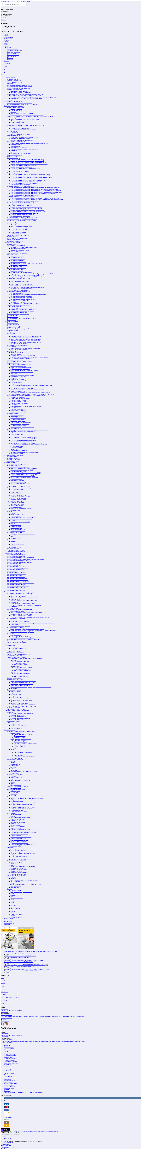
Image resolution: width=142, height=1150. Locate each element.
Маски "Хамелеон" (16, 225)
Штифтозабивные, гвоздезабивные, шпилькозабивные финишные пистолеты (32, 394)
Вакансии (10, 58)
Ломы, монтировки (16, 881)
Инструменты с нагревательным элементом (19, 519)
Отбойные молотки (16, 493)
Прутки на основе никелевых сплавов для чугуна (24, 213)
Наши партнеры (11, 53)
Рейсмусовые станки (16, 545)
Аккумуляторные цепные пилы (16, 577)
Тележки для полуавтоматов (18, 122)
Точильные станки (16, 547)
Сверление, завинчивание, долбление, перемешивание (22, 487)
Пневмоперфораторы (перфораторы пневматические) (26, 406)
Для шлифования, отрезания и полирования (19, 593)
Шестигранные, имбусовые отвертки (21, 859)
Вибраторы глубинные (13, 465)
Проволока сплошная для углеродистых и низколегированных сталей (30, 174)
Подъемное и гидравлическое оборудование (16, 710)
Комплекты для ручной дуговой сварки (22, 113)
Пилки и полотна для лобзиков (19, 636)
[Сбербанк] (6, 1120)
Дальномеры (14, 765)
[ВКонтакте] (1, 1024)
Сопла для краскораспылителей (19, 349)
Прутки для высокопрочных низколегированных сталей (26, 208)
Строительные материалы (11, 1063)
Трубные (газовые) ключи (18, 826)
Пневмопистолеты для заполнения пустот (22, 427)
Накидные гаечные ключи (18, 819)
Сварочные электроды (13, 158)
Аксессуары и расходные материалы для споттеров (25, 137)
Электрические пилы (16, 651)
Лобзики (13, 513)
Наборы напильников (17, 810)
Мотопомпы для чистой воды (19, 701)
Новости (6, 40)
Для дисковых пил (16, 635)
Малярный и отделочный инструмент (17, 786)
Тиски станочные (19, 753)
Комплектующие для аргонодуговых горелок (23, 129)
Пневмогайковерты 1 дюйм (18, 400)
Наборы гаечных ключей (17, 801)
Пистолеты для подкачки (18, 419)
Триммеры (13, 672)
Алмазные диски (15, 599)
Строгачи (13, 112)
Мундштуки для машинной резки (20, 250)
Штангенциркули (15, 764)
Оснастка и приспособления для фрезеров (22, 632)
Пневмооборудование (10, 331)
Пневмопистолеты (12, 413)
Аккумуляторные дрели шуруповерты (18, 581)
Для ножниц (14, 606)
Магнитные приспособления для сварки (18, 235)
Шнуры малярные (16, 785)
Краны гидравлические (13, 721)
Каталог (6, 35)
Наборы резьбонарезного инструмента (21, 808)
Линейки (13, 767)
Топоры (13, 883)
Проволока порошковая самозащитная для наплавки (25, 201)
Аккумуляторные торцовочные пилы (17, 566)
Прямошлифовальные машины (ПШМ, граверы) (24, 474)
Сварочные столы (16, 146)
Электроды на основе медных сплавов (21, 167)
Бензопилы (14, 649)
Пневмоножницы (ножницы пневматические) (23, 437)
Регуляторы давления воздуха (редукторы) (22, 375)
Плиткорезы (14, 794)
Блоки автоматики (12, 323)
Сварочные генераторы (13, 330)
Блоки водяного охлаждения (19, 147)
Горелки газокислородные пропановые (21, 296)
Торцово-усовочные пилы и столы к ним (22, 517)
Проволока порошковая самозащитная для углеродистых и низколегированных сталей (35, 198)
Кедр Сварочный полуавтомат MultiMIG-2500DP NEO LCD (20, 966)
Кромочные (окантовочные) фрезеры (21, 508)
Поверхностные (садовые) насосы (20, 696)
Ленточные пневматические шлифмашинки (23, 431)
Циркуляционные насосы (18, 693)
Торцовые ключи (15, 825)
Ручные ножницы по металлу (19, 869)
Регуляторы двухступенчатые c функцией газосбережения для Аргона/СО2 (32, 274)
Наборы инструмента (13, 548)
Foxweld (3, 983)
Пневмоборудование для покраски (17, 345)
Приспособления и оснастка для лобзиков (22, 638)
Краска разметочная (16, 777)
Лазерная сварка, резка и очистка (13, 101)
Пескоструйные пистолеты (18, 418)
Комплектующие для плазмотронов (20, 134)
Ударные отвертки (16, 857)
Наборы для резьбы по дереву (19, 811)
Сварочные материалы (10, 156)
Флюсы (13, 523)
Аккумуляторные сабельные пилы (16, 574)
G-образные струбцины (20, 742)
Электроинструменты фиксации (16, 551)
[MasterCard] (6, 1107)
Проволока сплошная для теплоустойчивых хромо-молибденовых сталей (31, 177)
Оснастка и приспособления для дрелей (22, 615)
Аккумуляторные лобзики (14, 589)
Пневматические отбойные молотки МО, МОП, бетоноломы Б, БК (29, 357)
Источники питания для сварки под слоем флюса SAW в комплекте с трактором (33, 97)
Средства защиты (12, 223)
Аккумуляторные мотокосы (21, 661)
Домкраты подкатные (17, 719)
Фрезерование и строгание (14, 501)
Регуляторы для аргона (17, 269)
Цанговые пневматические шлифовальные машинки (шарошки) (29, 444)
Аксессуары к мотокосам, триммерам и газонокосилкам (26, 658)
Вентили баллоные (12, 317)
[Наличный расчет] (6, 1123)
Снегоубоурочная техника (14, 655)
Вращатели (14, 150)
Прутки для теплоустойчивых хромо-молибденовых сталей (27, 210)
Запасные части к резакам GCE (19, 290)
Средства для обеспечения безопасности (18, 305)
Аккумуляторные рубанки (14, 565)
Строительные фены (16, 528)
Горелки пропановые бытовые (19, 300)
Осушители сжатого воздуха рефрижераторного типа (26, 370)
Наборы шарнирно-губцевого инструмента (23, 807)
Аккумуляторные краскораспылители (17, 580)
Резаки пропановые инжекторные (20, 281)
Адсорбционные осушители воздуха (21, 364)
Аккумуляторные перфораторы (16, 587)
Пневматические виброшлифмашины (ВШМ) (23, 440)
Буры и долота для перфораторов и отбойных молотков (26, 612)
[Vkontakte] (4, 1098)
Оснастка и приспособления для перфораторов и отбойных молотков (30, 617)
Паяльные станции (16, 526)
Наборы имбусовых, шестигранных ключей (23, 802)
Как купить (7, 1045)
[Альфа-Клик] (8, 1117)
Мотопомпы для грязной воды (19, 703)
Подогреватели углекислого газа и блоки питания (25, 275)
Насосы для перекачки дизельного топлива (23, 704)
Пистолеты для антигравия (18, 425)
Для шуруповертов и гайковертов (16, 618)
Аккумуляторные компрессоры (16, 556)
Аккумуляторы (11, 571)
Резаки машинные (16, 251)
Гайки (12, 899)
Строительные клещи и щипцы (19, 872)
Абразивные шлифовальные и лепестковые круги (24, 597)
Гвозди (12, 902)
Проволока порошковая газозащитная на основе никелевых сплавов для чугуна (33, 193)
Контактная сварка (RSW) (14, 135)
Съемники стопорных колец (18, 874)
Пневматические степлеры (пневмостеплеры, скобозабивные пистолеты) (31, 385)
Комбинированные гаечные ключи (20, 817)
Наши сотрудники (12, 56)
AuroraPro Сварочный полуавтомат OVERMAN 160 (18, 962)
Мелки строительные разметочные (20, 780)
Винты (12, 896)
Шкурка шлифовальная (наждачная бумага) (23, 603)
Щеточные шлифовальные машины (20, 486)
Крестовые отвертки (16, 852)
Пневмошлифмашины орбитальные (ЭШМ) (23, 438)
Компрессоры (11, 333)
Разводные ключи (15, 820)
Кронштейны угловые (17, 898)
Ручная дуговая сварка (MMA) (15, 107)
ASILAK (3, 1003)
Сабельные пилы (15, 516)
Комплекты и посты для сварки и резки (18, 314)
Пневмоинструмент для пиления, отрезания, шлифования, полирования (27, 430)
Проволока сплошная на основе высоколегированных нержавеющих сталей (32, 178)
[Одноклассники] (5, 1024)
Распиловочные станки (17, 544)
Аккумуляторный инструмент (12, 553)
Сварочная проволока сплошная (16, 173)
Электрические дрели (17, 489)
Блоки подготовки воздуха (18, 366)
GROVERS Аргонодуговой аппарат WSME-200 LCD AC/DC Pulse (22, 953)
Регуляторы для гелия (17, 271)
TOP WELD (4, 1000)
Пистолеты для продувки (18, 421)
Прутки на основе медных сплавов (20, 216)
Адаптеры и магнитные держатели (20, 626)
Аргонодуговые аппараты (14, 82)
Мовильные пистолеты (17, 415)
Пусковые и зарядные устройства (13, 455)
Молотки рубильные (16, 354)
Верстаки (13, 541)
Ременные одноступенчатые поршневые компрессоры (26, 340)
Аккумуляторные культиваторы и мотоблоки (23, 681)
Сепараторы (14, 378)
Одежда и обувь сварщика (18, 233)
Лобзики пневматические (18, 433)
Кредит (6, 44)
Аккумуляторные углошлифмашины (17, 568)
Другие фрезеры (15, 510)
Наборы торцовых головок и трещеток (21, 800)
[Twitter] (3, 1024)
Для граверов (14, 608)
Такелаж (13, 915)
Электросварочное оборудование (13, 106)
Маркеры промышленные (18, 779)
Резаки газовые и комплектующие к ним (18, 278)
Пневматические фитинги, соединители (22, 372)
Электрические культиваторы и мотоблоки (23, 682)
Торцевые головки (16, 624)
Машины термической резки (19, 248)
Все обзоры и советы (6, 1015)
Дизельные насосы (16, 691)
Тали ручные (14, 727)
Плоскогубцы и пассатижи (18, 868)
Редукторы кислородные (17, 257)
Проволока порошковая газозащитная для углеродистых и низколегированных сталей (35, 187)
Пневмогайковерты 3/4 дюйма (19, 403)
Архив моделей (8, 918)
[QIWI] (6, 1116)
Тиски (12, 749)
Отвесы (13, 782)
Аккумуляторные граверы (14, 563)
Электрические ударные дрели (19, 490)
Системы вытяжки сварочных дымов (21, 153)
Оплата (6, 43)
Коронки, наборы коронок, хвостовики (21, 614)
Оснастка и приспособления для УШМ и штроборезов (26, 605)
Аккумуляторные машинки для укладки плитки (20, 557)
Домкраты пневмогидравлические (20, 718)
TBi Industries (4, 992)
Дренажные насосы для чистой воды (21, 698)
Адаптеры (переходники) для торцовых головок (24, 832)
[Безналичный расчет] (6, 1126)
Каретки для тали (15, 724)
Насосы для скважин (16, 697)
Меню (5, 66)
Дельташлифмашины (16, 479)
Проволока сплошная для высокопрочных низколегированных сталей (30, 175)
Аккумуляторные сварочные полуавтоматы (19, 86)
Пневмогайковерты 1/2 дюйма (19, 401)
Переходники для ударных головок (20, 398)
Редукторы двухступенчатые (19, 265)
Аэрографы (14, 346)
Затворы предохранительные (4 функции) (22, 311)
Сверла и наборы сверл (17, 611)
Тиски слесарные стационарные (23, 752)
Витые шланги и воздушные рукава (21, 367)
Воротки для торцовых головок (19, 834)
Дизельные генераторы (13, 327)
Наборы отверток (15, 805)
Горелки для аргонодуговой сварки (20, 128)
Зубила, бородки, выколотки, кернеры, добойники (25, 880)
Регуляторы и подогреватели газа (16, 268)
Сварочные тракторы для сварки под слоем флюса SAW (26, 98)
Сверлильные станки (16, 542)
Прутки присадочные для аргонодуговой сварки (21, 202)
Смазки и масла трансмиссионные (17, 642)
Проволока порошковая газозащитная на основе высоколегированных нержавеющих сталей (36, 192)
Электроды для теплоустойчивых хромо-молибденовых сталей (28, 162)
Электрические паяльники (18, 531)
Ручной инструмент (9, 730)
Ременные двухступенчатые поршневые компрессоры (26, 342)
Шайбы (13, 911)
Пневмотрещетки (15, 407)
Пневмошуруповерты (17, 409)
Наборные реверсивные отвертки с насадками (23, 854)
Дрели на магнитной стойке (18, 499)
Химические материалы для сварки (17, 238)
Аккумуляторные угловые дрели (16, 590)
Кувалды (13, 877)
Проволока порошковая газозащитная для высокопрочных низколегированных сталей (35, 189)
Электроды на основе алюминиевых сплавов (23, 165)
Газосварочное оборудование (12, 242)
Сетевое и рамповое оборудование (17, 253)
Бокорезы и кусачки (16, 862)
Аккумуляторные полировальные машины (19, 560)
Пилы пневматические (17, 434)
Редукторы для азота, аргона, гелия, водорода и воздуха (26, 263)
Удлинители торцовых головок (19, 843)
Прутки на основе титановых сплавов (21, 205)
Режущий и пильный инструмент (16, 789)
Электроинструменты (10, 1055)
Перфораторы (14, 492)
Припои (13, 520)
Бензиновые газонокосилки (21, 669)
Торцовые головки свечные (18, 838)
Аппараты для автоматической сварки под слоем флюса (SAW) (25, 94)
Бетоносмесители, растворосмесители (18, 464)
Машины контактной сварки (15, 89)
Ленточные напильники (17, 480)
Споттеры (10, 100)
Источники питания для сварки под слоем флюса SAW (26, 95)
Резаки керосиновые (16, 279)
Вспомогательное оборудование (16, 141)
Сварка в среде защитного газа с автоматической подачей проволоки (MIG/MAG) (30, 116)
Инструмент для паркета (17, 383)
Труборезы (14, 795)
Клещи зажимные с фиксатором (23, 734)
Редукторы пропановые (17, 256)
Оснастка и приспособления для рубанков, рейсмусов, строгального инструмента (33, 630)
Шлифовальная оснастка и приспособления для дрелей (26, 594)
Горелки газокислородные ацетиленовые (22, 297)
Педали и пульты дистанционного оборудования (24, 149)
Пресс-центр (7, 1069)
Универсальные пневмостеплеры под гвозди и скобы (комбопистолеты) (31, 392)
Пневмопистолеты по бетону (19, 386)
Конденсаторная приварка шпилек (20, 138)
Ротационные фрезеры (17, 505)
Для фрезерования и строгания (15, 627)
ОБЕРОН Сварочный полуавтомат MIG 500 (16, 957)
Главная (6, 34)
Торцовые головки (16, 835)
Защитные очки (15, 230)
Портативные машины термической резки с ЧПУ (21, 85)
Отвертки (10, 847)
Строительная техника (10, 1061)
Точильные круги (15, 602)
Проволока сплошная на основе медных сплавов (24, 183)
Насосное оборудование (14, 690)
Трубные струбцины (19, 745)
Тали (8, 722)
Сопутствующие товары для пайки (20, 522)
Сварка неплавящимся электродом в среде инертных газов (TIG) (25, 125)
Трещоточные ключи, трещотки (19, 840)
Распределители (15, 373)
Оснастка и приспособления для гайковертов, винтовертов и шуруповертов (32, 623)
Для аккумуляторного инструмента (17, 641)
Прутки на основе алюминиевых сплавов (22, 214)
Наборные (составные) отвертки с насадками (23, 853)
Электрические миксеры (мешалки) (20, 496)
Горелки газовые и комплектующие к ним (19, 291)
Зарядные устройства (13, 458)
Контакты (6, 61)
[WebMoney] (6, 1110)
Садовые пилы (11, 645)
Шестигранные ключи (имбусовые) (20, 829)
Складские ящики (16, 886)
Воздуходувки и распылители (15, 652)
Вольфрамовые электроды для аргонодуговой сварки (22, 217)
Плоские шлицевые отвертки (19, 856)
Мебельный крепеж (16, 908)
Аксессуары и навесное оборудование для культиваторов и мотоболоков (31, 687)
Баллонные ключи (16, 814)
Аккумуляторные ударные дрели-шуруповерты (20, 583)
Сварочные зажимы (19, 737)
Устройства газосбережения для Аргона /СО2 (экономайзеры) (28, 277)
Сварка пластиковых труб (14, 155)
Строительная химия (16, 914)
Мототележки (14, 688)
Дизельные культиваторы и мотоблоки (21, 685)
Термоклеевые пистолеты (18, 529)
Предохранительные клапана (19, 450)
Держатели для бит (16, 846)
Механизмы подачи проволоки (19, 121)
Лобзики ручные (15, 791)
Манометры (14, 449)
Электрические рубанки (17, 502)
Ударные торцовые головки (18, 841)
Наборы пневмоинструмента (15, 360)
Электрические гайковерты (18, 495)
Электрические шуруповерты (19, 498)
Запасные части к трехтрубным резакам (22, 288)
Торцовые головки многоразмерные (21, 837)
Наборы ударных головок (18, 397)
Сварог (3, 986)
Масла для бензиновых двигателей (17, 709)
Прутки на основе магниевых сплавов (21, 204)
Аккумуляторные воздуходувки (16, 554)
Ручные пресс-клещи (16, 871)
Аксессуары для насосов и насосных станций (23, 706)
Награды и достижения (13, 52)
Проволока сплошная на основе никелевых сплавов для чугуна (28, 180)
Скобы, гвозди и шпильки (18, 391)
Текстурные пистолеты (17, 428)
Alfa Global (4, 994)
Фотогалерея (7, 1074)
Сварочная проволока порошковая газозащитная (20, 186)
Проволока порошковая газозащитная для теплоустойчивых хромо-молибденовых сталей (36, 190)
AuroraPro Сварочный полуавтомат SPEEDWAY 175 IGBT (20, 971)
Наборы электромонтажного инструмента (22, 804)
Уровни (13, 762)
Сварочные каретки (16, 144)
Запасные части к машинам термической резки (24, 247)
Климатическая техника (10, 1058)
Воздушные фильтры (16, 447)
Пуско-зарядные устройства (15, 459)
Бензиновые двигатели (13, 707)
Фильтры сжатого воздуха (18, 379)
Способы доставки (9, 1048)
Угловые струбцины (19, 746)
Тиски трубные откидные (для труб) (24, 756)
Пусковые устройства (13, 461)
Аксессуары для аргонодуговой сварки (21, 126)
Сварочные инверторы (13, 79)
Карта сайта (7, 1138)
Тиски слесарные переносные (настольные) (26, 750)
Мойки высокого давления (18, 537)
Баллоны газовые (12, 315)
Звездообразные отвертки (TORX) (20, 850)
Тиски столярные (19, 755)
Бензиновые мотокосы (20, 663)
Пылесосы (13, 535)
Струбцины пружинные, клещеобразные (25, 743)
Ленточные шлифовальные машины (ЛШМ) (23, 476)
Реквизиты (10, 59)
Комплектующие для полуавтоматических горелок (25, 119)
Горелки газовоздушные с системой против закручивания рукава (29, 294)
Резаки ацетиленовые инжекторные (21, 282)
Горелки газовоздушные (17, 293)
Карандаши (14, 776)
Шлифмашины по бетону (18, 485)
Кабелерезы (14, 865)
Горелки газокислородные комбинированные (23, 299)
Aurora (2, 978)
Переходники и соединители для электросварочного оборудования (29, 143)
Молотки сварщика (12, 236)
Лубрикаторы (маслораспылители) (20, 369)
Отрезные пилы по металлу (18, 482)
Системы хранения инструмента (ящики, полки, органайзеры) (24, 884)
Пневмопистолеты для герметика (20, 424)
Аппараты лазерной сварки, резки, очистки (19, 103)
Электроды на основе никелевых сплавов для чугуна (25, 168)
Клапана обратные (16, 306)
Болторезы (13, 863)
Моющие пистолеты (16, 416)
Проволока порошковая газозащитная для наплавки (25, 195)
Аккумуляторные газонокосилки (23, 667)
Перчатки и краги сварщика (18, 232)
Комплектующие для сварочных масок (21, 226)
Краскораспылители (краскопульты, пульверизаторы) (25, 348)
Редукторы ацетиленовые (18, 259)
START (3, 989)
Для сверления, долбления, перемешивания (19, 609)
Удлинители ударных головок (19, 412)
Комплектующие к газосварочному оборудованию (21, 318)
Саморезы (13, 901)
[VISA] (6, 1105)
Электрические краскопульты (15, 550)
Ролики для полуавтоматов (18, 123)
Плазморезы (10, 83)
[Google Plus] (7, 1024)
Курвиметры (14, 773)
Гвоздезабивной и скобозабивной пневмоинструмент (22, 381)
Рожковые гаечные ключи (18, 822)
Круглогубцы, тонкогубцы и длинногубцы (23, 866)
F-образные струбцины (20, 740)
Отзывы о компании (13, 55)
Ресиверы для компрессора (18, 376)
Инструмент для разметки (14, 774)
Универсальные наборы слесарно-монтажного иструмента (27, 798)
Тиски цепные (18, 758)
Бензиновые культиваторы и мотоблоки (22, 684)
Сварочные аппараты (10, 77)
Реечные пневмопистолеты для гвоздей (22, 388)
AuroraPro (3, 980)
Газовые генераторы (13, 324)
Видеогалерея (8, 1076)
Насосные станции (16, 694)
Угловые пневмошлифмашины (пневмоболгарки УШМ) (26, 443)
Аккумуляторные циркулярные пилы (17, 569)
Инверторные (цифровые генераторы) (18, 329)
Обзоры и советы (9, 1073)
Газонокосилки (15, 666)
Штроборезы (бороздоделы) (18, 471)
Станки (9, 539)
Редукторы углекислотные (18, 260)
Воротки (13, 816)
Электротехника (8, 1064)
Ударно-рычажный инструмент (16, 875)
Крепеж (9, 889)
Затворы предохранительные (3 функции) (22, 309)
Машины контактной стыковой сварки (21, 92)
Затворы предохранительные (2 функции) (22, 308)
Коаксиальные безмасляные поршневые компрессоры (26, 339)
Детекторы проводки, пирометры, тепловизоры (24, 771)
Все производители (6, 1006)
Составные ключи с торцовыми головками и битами (22, 831)
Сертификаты (8, 1082)
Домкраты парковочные (17, 715)
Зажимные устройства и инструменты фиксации (21, 731)
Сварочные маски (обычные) (19, 227)
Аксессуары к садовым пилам (19, 648)
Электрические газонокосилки (22, 670)
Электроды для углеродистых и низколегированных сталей (27, 159)
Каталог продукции (9, 1054)
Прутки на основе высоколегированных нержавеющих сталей (28, 211)
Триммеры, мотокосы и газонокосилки (18, 657)
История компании (12, 49)
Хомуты (13, 904)
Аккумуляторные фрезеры (14, 575)
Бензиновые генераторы (14, 326)
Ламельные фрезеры (16, 507)
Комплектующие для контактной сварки (22, 140)
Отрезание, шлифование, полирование (18, 467)
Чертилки (13, 783)
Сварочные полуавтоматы (14, 80)
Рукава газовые (11, 320)
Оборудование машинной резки (16, 245)
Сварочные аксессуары (10, 222)
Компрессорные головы (17, 453)
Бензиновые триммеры (20, 675)
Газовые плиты (11, 244)
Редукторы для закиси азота (18, 262)
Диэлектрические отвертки (18, 849)
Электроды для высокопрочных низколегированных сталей (27, 161)
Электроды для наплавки (18, 170)
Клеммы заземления (16, 110)
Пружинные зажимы (19, 736)
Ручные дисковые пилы (17, 514)
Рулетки (13, 761)
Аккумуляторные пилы (17, 646)
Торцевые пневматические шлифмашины (22, 441)
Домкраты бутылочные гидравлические (22, 713)
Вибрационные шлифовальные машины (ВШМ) (24, 477)
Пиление (9, 511)
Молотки (13, 878)
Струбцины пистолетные (21, 748)
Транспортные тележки (17, 152)
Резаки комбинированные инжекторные (22, 284)
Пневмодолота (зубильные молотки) (21, 358)
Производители (8, 37)
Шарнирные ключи (16, 828)
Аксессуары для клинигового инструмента (23, 534)
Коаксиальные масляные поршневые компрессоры (25, 337)
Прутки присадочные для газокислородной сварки (21, 220)
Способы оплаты (8, 1047)
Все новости (4, 1009)
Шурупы (13, 912)
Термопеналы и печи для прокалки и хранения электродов (27, 115)
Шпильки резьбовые (16, 917)
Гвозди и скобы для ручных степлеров (21, 892)
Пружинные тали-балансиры (19, 725)
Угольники (14, 770)
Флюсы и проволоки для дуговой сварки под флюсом (22, 219)
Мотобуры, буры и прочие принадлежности (19, 654)
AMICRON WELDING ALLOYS (10, 997)
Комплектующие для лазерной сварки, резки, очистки (22, 104)
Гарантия (6, 46)
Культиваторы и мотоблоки (15, 679)
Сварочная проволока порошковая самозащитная (21, 196)
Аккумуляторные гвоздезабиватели (17, 578)
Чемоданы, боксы (15, 887)
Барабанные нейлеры (16, 382)
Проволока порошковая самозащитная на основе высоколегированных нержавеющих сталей (37, 199)
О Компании (7, 47)
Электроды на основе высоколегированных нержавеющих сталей (29, 164)
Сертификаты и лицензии (14, 50)
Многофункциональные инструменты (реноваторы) (25, 468)
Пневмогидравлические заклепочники (21, 422)
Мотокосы (13, 660)
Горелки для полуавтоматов (18, 118)
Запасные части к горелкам (18, 302)
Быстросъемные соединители (19, 312)
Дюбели (13, 895)
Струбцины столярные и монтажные (21, 739)
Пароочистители (15, 538)
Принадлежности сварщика (15, 241)
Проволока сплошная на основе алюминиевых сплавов (26, 181)
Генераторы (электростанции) (12, 321)
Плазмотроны (14, 132)
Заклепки (13, 905)
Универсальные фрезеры (17, 504)
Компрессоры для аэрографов (19, 343)
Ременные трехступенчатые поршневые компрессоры (26, 336)
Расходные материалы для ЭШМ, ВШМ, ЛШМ (24, 600)
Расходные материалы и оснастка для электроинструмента (20, 591)
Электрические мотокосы (21, 664)
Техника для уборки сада (14, 678)
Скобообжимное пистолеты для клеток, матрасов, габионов (27, 389)
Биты (12, 620)
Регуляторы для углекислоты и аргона (21, 272)
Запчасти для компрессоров (15, 446)
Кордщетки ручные (16, 788)
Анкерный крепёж (16, 890)
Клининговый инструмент (14, 532)
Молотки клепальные (17, 352)
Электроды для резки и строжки (20, 171)
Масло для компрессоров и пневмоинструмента (20, 361)
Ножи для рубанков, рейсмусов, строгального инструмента (27, 629)
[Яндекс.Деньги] (6, 1113)
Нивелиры (13, 768)
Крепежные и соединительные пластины (22, 906)
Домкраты (10, 712)
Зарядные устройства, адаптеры (16, 572)
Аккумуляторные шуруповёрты (16, 584)
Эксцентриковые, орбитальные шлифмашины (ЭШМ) (26, 473)
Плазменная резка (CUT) (14, 131)
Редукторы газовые (12, 254)
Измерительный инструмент (15, 759)
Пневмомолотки (11, 351)
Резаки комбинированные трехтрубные (22, 285)
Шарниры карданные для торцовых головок (23, 844)
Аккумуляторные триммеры (22, 673)
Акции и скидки (8, 38)
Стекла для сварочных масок (19, 229)
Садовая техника (8, 644)
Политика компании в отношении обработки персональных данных (23, 1092)
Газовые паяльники (16, 525)
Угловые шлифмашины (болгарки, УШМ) (22, 470)
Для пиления (10, 633)
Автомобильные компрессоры (19, 334)
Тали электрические (16, 728)
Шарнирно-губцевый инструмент (16, 860)
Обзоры (6, 41)
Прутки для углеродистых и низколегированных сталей (26, 207)
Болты (12, 893)
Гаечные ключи (11, 813)
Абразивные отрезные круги (19, 596)
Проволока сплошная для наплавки (20, 184)
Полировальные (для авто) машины (20, 483)
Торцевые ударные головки (18, 410)
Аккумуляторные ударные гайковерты (18, 586)
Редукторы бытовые (16, 266)
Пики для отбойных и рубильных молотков (23, 355)
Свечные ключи (15, 823)
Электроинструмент (9, 462)
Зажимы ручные (15, 733)
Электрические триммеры (21, 676)
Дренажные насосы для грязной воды (21, 700)
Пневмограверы (15, 435)
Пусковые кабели (12, 456)
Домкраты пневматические (18, 716)
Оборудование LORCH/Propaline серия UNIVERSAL (25, 303)
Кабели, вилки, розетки (13, 239)
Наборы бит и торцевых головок (20, 621)
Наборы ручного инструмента (15, 797)
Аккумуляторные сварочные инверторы (18, 88)
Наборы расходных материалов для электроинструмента (23, 639)
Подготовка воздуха (13, 363)
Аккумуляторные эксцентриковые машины (19, 562)
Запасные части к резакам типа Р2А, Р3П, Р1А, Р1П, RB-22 (27, 287)
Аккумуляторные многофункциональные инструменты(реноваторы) (26, 559)
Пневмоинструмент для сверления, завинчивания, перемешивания (26, 395)
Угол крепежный (15, 909)
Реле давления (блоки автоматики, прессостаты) (24, 452)
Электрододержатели (16, 109)
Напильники (14, 792)
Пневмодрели (14, 404)
